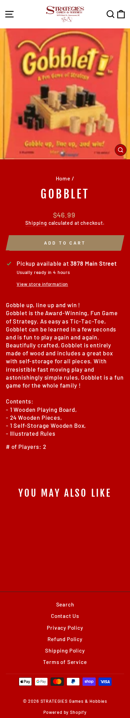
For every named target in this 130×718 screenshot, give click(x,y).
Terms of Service (65, 662)
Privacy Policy (65, 627)
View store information (42, 284)
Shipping (36, 223)
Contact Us (65, 616)
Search (65, 604)
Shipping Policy (65, 650)
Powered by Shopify (65, 712)
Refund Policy (65, 639)
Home (63, 178)
